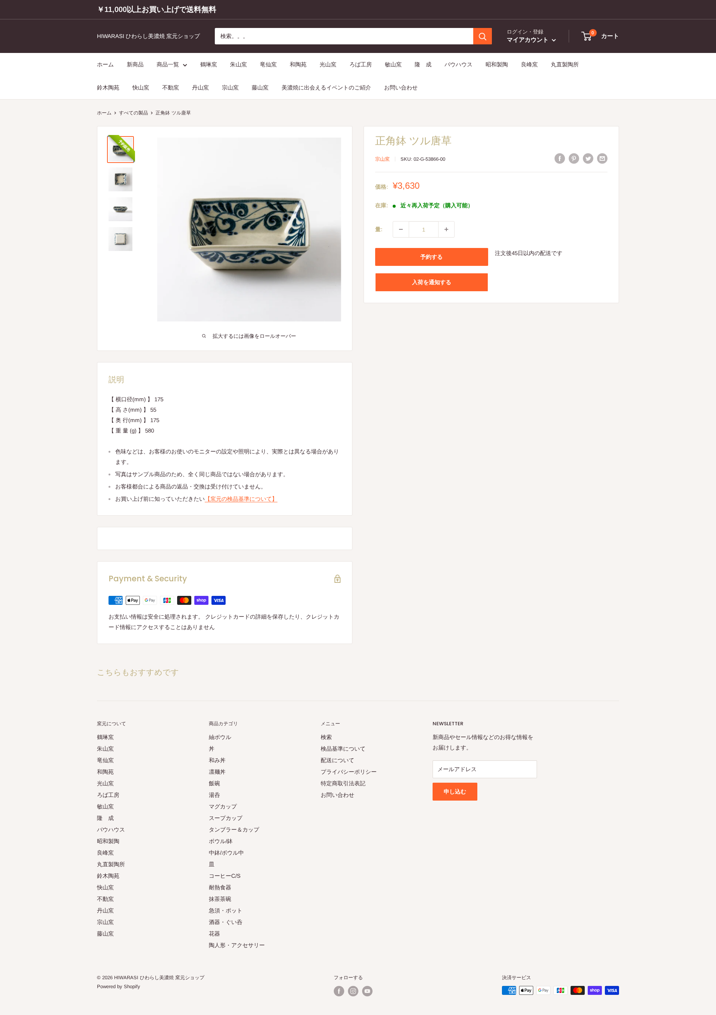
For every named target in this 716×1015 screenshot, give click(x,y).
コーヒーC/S (225, 876)
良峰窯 (529, 64)
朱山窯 (238, 64)
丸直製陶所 (565, 64)
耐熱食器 (220, 887)
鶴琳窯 (208, 64)
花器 (214, 933)
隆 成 (423, 64)
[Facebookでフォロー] (339, 991)
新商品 (135, 64)
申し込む (455, 791)
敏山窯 (393, 64)
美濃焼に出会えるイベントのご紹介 (326, 88)
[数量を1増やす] (446, 229)
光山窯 (328, 64)
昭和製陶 (497, 64)
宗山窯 (230, 88)
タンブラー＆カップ (234, 829)
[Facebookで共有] (560, 158)
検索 (326, 737)
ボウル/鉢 (221, 841)
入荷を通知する (431, 282)
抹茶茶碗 (220, 899)
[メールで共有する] (602, 158)
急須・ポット (225, 910)
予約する (431, 257)
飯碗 (214, 783)
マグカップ (223, 806)
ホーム (105, 64)
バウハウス (458, 64)
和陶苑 (298, 64)
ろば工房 (360, 64)
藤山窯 (260, 88)
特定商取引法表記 (343, 783)
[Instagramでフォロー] (353, 991)
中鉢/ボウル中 (226, 852)
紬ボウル (220, 737)
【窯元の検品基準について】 (241, 499)
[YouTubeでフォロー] (367, 991)
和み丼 (217, 760)
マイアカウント (528, 40)
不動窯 (170, 88)
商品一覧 (168, 64)
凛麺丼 (217, 772)
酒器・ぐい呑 (225, 922)
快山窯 (140, 88)
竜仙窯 (268, 64)
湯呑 (214, 795)
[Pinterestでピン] (574, 158)
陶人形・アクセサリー (237, 945)
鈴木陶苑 (108, 88)
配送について (337, 760)
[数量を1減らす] (401, 229)
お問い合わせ (401, 88)
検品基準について (343, 748)
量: (379, 229)
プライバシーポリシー (349, 772)
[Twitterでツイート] (588, 158)
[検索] (482, 36)
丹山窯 (200, 88)
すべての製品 (133, 113)
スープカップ (225, 818)
